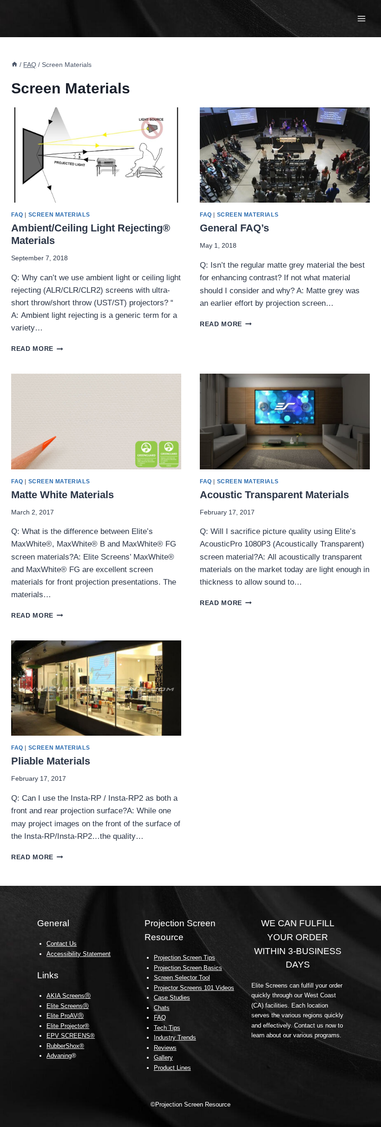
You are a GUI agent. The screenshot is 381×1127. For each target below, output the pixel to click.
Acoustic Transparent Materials (274, 495)
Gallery (163, 1057)
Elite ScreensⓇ (67, 1005)
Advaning (59, 1055)
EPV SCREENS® (70, 1035)
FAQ (17, 214)
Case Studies (172, 997)
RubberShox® (65, 1045)
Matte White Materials (62, 495)
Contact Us (61, 943)
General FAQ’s (234, 228)
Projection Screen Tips (184, 957)
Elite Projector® (67, 1025)
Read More (37, 348)
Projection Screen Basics (188, 967)
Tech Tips (167, 1027)
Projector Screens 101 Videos (194, 987)
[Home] (14, 64)
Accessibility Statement (78, 953)
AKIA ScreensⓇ (68, 995)
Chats (162, 1007)
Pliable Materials (50, 761)
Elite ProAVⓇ (65, 1015)
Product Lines (172, 1067)
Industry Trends (175, 1037)
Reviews (165, 1047)
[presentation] (96, 155)
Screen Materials (59, 214)
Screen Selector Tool (182, 977)
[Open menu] (361, 18)
